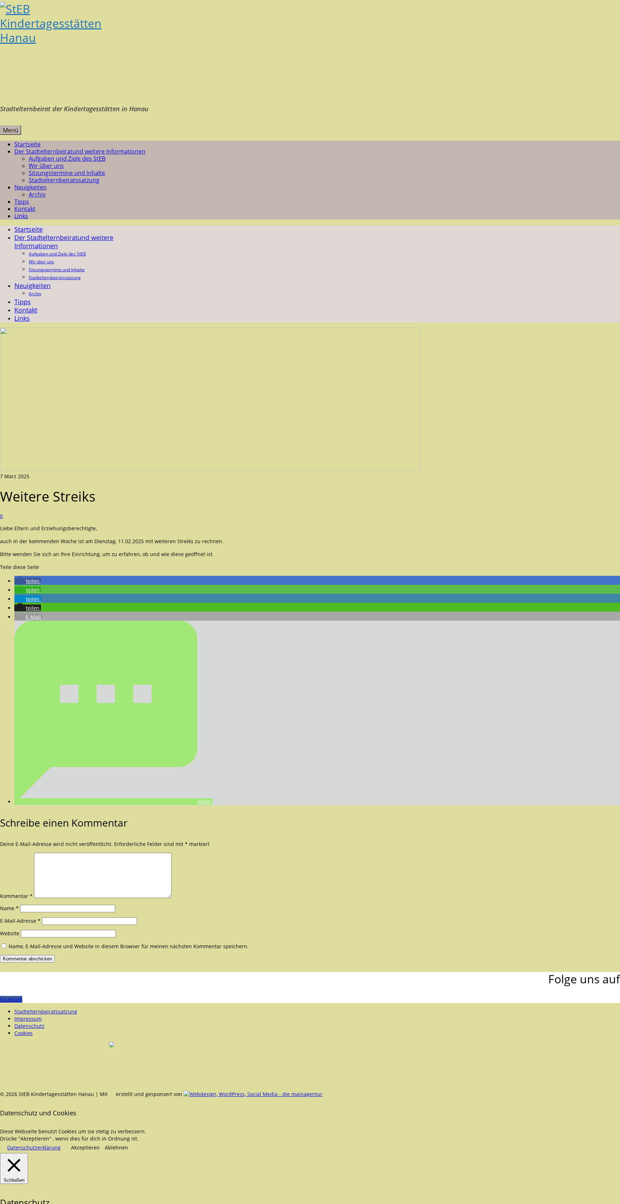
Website (9, 933)
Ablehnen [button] (116, 1147)
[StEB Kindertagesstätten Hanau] (310, 50)
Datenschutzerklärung (34, 1147)
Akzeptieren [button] (85, 1147)
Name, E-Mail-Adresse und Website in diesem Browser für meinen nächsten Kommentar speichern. (129, 946)
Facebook (11, 999)
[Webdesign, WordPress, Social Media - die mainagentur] (253, 1094)
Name (9, 908)
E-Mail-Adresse (20, 920)
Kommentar (16, 896)
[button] (27, 581)
